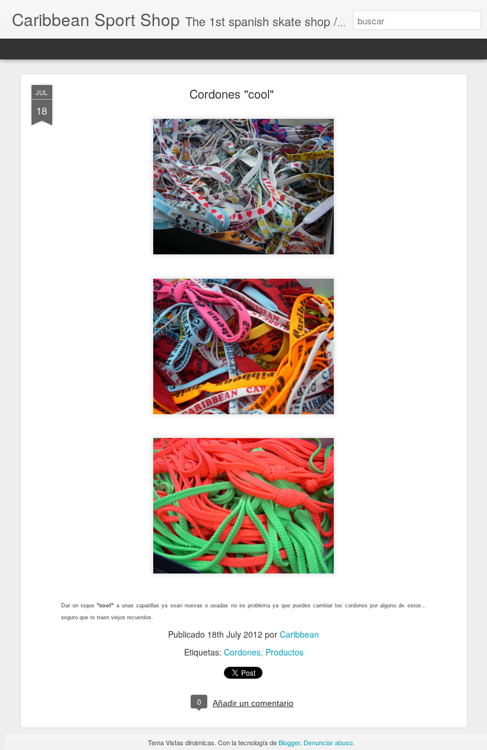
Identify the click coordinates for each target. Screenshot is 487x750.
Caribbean (299, 634)
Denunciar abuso (328, 742)
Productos (284, 652)
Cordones (242, 652)
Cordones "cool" (231, 93)
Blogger (289, 742)
